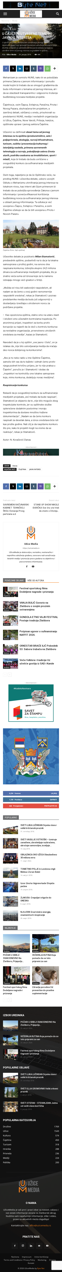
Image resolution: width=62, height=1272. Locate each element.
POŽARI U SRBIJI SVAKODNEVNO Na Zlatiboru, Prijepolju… (13, 958)
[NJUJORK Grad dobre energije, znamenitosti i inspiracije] (10, 916)
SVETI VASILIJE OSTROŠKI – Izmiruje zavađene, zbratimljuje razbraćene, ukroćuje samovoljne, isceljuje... (38, 842)
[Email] (27, 69)
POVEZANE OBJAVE (14, 580)
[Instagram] (23, 1246)
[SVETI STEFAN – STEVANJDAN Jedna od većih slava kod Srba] (10, 1106)
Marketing (42, 1260)
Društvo (6, 624)
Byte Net (40, 1268)
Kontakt (31, 1263)
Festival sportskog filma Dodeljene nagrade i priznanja (15, 990)
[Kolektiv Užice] (31, 452)
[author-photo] (31, 539)
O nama (52, 1260)
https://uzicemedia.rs (31, 548)
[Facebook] (6, 69)
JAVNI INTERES (35, 469)
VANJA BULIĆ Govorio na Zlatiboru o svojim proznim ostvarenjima (35, 606)
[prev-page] (5, 674)
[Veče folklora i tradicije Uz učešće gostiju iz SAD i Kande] (10, 663)
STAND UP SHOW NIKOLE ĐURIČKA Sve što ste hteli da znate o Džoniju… (46, 507)
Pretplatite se (50, 806)
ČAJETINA (22, 469)
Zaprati (53, 799)
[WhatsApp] (48, 69)
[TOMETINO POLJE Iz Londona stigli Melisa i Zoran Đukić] (10, 872)
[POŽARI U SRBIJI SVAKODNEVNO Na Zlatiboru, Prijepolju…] (16, 943)
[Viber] (41, 69)
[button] (5, 14)
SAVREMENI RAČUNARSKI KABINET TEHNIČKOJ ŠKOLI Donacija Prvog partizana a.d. (16, 509)
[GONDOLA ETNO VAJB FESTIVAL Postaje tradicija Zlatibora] (10, 620)
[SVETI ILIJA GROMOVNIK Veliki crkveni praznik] (10, 1092)
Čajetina (6, 29)
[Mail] (39, 1246)
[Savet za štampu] (31, 703)
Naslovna (5, 20)
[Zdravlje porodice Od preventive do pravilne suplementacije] (45, 975)
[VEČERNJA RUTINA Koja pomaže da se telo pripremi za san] (45, 943)
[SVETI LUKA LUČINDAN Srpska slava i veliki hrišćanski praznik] (10, 829)
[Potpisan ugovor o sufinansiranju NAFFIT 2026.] (10, 635)
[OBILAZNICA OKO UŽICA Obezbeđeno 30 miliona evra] (10, 858)
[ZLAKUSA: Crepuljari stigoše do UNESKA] (10, 901)
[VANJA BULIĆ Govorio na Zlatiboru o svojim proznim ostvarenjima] (10, 606)
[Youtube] (34, 566)
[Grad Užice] (31, 756)
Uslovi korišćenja (41, 1257)
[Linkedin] (20, 69)
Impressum (26, 1257)
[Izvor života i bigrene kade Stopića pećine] (10, 887)
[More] (54, 69)
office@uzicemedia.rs (40, 1225)
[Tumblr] (34, 69)
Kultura (6, 610)
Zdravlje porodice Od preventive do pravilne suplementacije (43, 990)
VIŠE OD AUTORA (35, 580)
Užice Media (11, 54)
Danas (14, 466)
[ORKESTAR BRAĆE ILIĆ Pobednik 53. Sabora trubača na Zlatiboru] (10, 649)
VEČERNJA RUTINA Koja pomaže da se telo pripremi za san (44, 958)
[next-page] (10, 674)
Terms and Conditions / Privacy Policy (19, 1260)
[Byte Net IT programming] (31, 4)
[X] (13, 69)
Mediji (14, 20)
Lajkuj (54, 793)
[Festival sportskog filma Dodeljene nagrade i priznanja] (10, 592)
